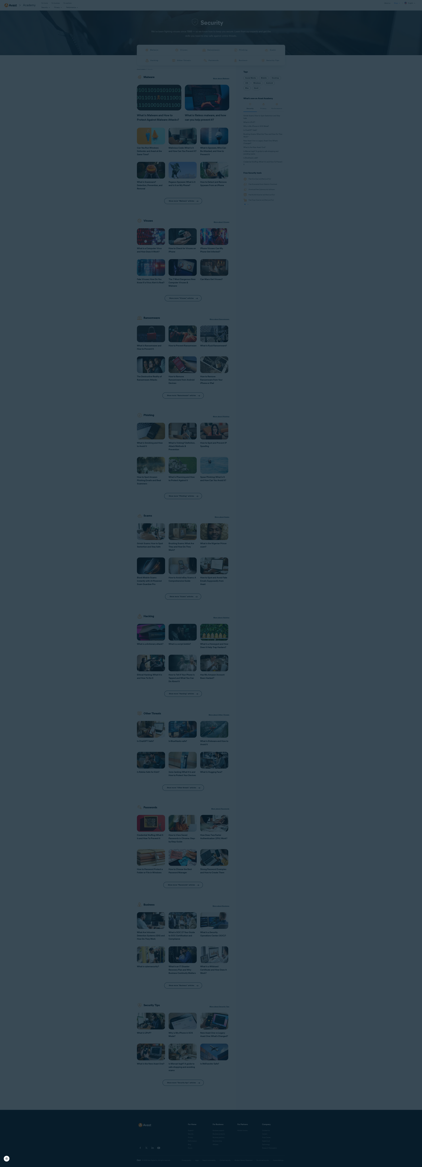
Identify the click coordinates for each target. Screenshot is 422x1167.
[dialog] (211, 583)
